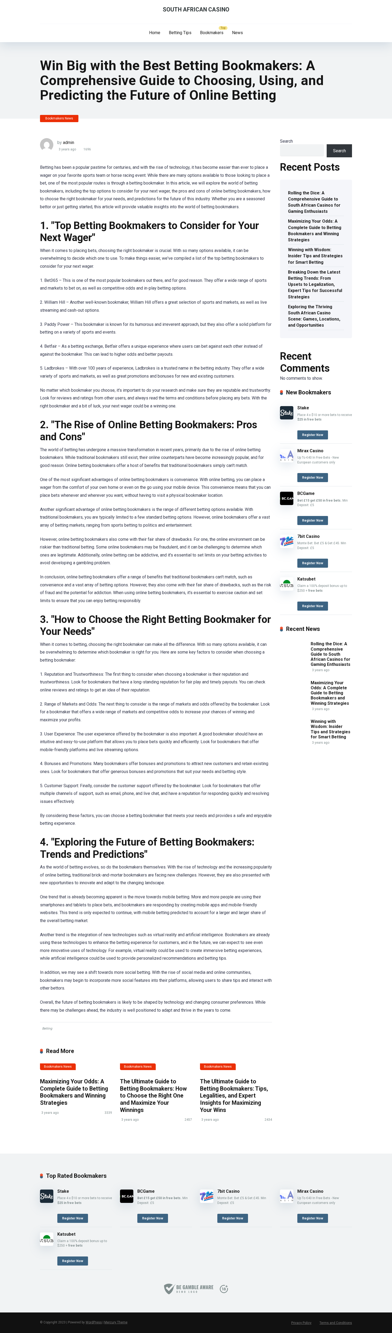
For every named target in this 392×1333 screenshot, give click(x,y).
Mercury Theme (115, 1322)
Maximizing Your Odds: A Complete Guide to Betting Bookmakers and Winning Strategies (74, 1092)
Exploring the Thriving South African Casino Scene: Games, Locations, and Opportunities (314, 316)
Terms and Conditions (335, 1323)
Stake (303, 407)
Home (154, 32)
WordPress (94, 1322)
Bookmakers (211, 32)
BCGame (306, 493)
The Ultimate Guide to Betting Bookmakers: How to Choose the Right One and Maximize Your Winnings (153, 1095)
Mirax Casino (310, 450)
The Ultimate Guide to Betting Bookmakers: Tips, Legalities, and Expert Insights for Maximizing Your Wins (234, 1095)
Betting (47, 1028)
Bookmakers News (59, 118)
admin (68, 142)
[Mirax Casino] (286, 460)
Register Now (312, 435)
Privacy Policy (301, 1323)
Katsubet (306, 579)
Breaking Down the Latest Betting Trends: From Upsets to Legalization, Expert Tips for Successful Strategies (315, 284)
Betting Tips (180, 32)
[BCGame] (286, 503)
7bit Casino (308, 536)
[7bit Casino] (286, 546)
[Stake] (286, 418)
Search (286, 141)
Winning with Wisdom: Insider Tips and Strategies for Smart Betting (315, 256)
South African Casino (196, 9)
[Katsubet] (286, 589)
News (237, 32)
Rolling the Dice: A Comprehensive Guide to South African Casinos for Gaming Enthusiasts (314, 202)
